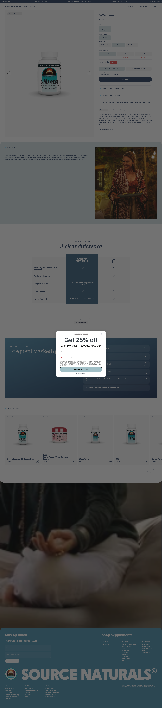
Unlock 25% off (81, 369)
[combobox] (63, 358)
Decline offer (81, 374)
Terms (64, 365)
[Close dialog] (103, 334)
